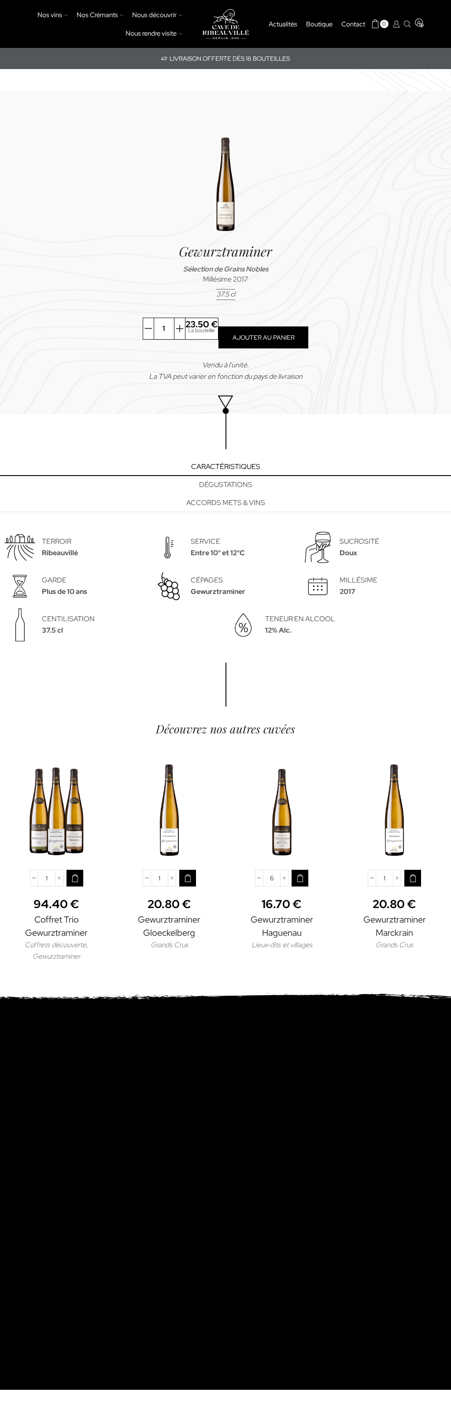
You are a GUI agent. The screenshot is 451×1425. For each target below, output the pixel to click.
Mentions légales (214, 1359)
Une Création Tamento (351, 1359)
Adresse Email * (225, 1227)
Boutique (319, 24)
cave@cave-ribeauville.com (225, 1184)
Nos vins (49, 14)
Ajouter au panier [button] (56, 849)
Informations (288, 1359)
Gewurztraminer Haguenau (282, 926)
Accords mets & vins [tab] (225, 502)
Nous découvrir (154, 14)
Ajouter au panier (264, 337)
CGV (254, 1359)
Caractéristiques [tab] (225, 466)
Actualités (283, 24)
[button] (75, 878)
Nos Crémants (97, 14)
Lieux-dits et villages (281, 944)
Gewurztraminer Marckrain (394, 926)
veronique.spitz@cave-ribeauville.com (225, 1141)
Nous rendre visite (151, 33)
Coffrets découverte (55, 944)
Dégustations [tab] (225, 484)
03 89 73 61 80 (225, 1172)
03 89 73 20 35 (226, 1130)
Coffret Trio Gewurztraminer (56, 926)
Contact (353, 24)
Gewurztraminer (56, 956)
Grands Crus (169, 944)
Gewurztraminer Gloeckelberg (169, 926)
